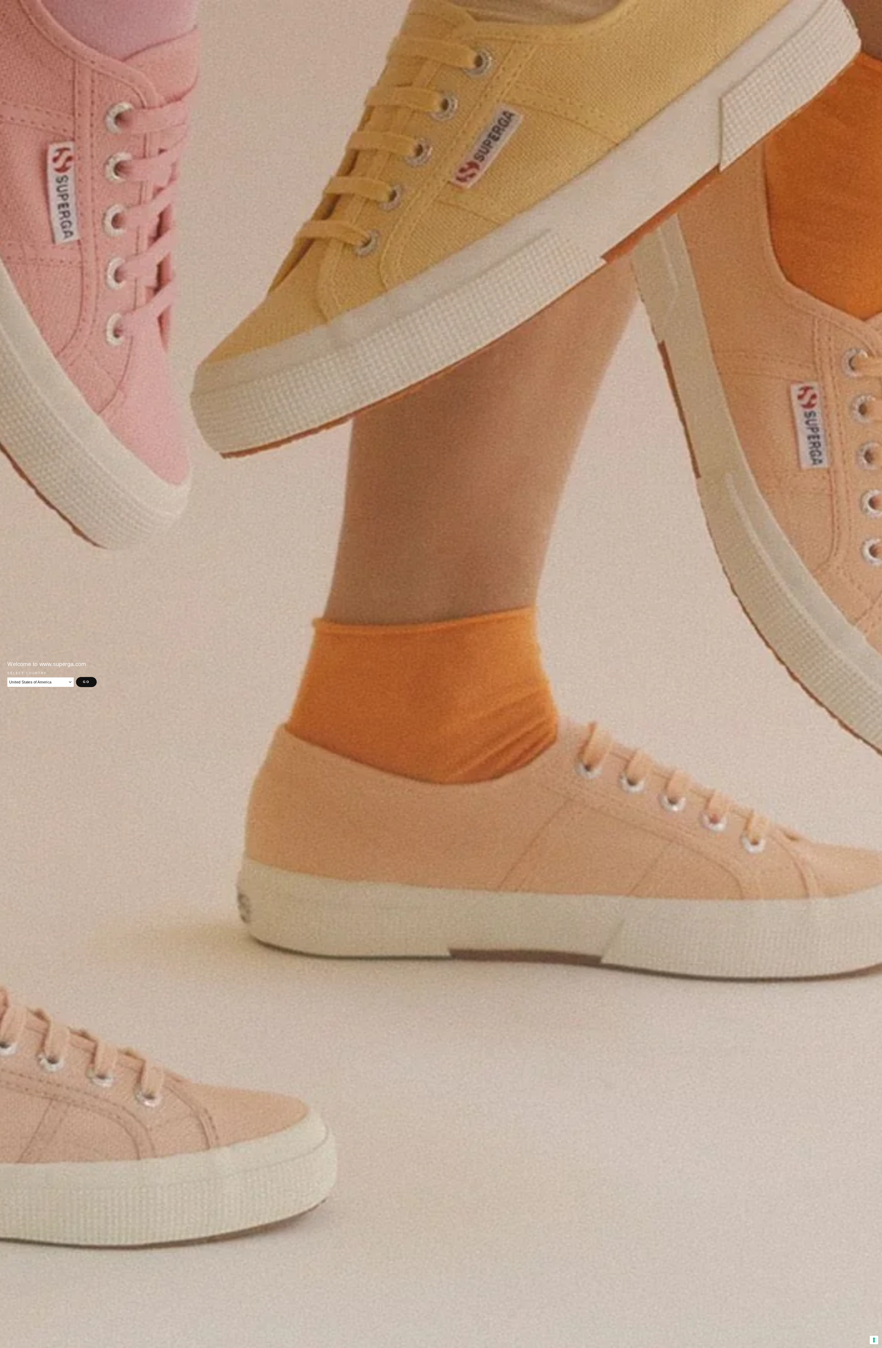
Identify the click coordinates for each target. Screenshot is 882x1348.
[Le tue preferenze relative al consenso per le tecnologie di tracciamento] (874, 1340)
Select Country (27, 673)
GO (86, 682)
